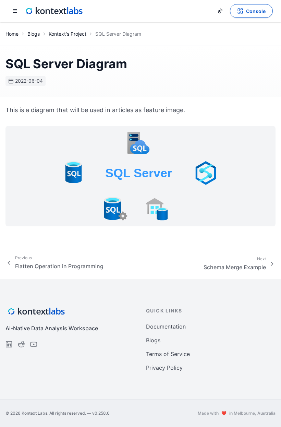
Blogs (33, 34)
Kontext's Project (67, 34)
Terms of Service (168, 354)
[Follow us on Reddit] (21, 344)
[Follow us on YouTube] (33, 344)
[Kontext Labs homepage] (54, 11)
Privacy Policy (164, 367)
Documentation (166, 326)
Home (12, 34)
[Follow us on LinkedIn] (8, 344)
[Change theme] (220, 11)
